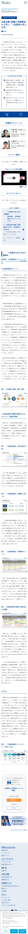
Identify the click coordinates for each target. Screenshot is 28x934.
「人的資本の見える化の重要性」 (12, 216)
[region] (14, 922)
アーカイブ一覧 (5, 862)
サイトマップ (5, 897)
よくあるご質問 (5, 900)
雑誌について (5, 855)
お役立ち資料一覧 (6, 877)
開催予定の (7, 864)
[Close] (26, 912)
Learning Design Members (9, 8)
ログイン (14, 807)
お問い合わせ (5, 902)
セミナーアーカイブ (6, 10)
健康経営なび (5, 879)
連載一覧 (4, 870)
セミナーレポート (21, 114)
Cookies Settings (5, 931)
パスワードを (8, 905)
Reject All (14, 931)
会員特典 (4, 891)
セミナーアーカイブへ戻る (19, 830)
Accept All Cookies (22, 931)
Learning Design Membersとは (10, 886)
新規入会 (4, 888)
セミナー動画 (7, 114)
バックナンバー (5, 853)
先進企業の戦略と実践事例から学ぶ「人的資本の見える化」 (12, 229)
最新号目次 (4, 850)
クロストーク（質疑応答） (12, 239)
